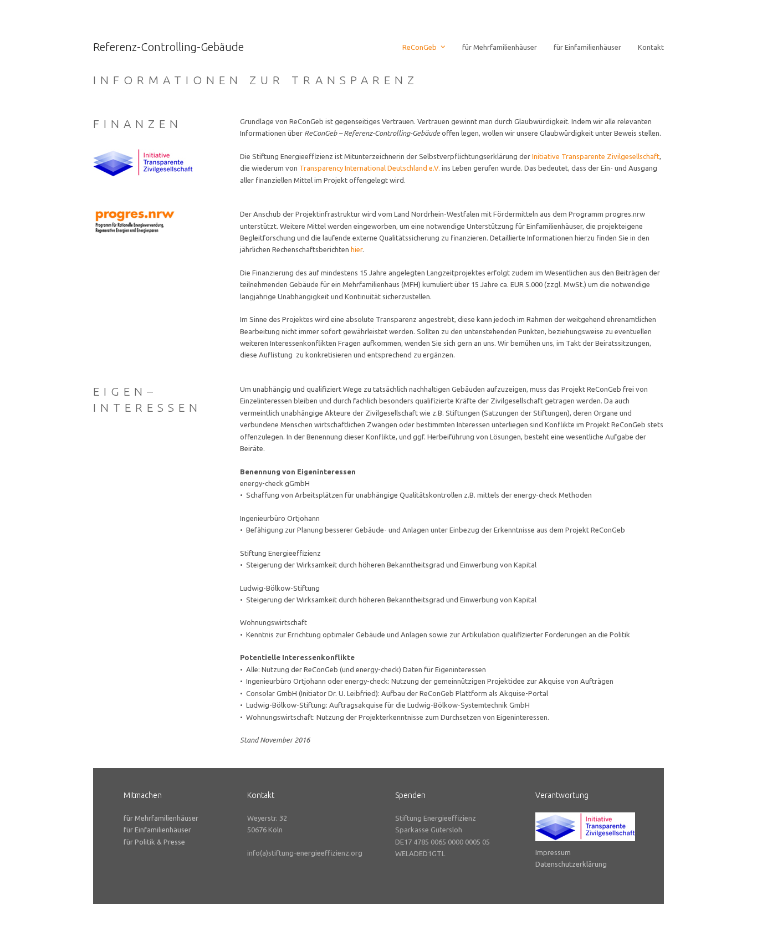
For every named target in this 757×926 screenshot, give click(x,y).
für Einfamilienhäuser (157, 829)
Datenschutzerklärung (571, 864)
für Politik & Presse (154, 842)
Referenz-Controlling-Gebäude (168, 46)
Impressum (553, 852)
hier (356, 249)
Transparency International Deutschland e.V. (369, 168)
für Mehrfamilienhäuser (161, 818)
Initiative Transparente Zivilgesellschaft (595, 156)
